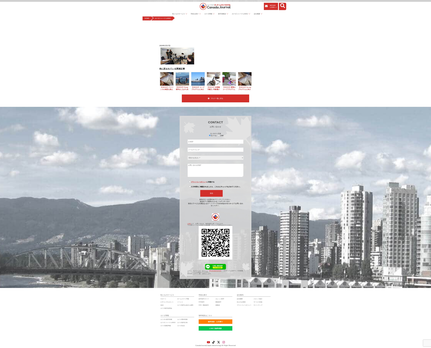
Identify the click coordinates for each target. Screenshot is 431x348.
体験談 (218, 305)
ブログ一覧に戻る (217, 98)
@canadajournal (215, 271)
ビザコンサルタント (167, 302)
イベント (180, 302)
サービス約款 (258, 302)
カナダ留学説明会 (166, 308)
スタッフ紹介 (258, 299)
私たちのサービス (178, 14)
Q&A (162, 305)
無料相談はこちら (205, 315)
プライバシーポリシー (199, 182)
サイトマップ (258, 305)
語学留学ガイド (204, 299)
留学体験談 (222, 14)
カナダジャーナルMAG (240, 14)
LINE (189, 223)
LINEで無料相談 (215, 328)
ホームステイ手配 (183, 299)
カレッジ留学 (220, 299)
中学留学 (202, 302)
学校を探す (195, 14)
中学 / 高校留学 (204, 305)
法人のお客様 (241, 302)
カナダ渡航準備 (166, 325)
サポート (163, 299)
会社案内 (240, 295)
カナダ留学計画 (182, 322)
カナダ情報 (208, 14)
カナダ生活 (181, 325)
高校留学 (218, 302)
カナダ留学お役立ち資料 (185, 305)
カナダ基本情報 (182, 319)
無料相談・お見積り (215, 322)
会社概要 (257, 14)
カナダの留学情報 (166, 319)
